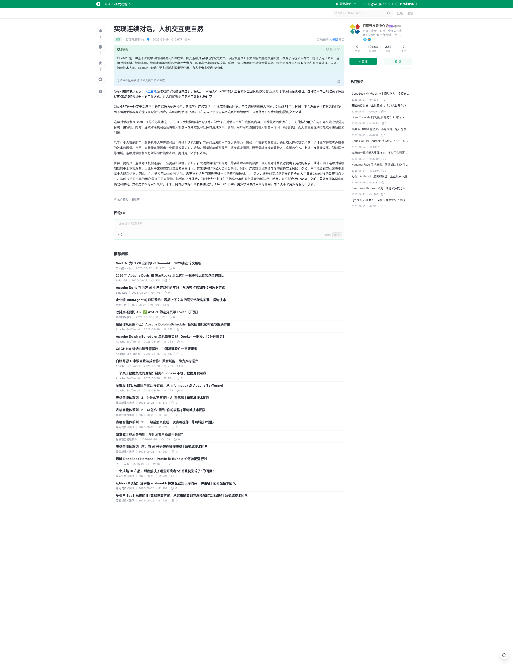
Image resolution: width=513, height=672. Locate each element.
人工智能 (151, 91)
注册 (410, 13)
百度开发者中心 (374, 26)
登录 (400, 13)
